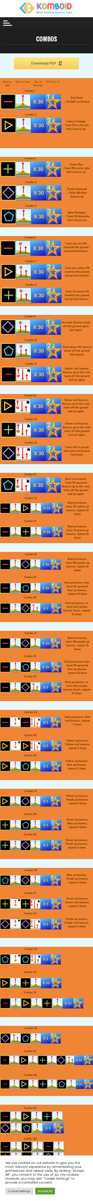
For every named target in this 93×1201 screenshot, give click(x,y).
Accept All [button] (45, 1191)
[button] (46, 63)
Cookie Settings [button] (19, 1191)
